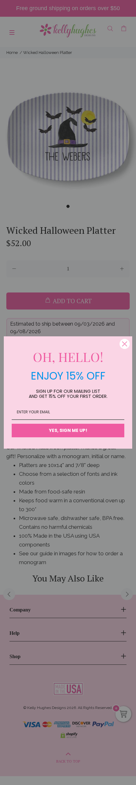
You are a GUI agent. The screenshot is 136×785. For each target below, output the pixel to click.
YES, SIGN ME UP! (68, 430)
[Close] (124, 343)
